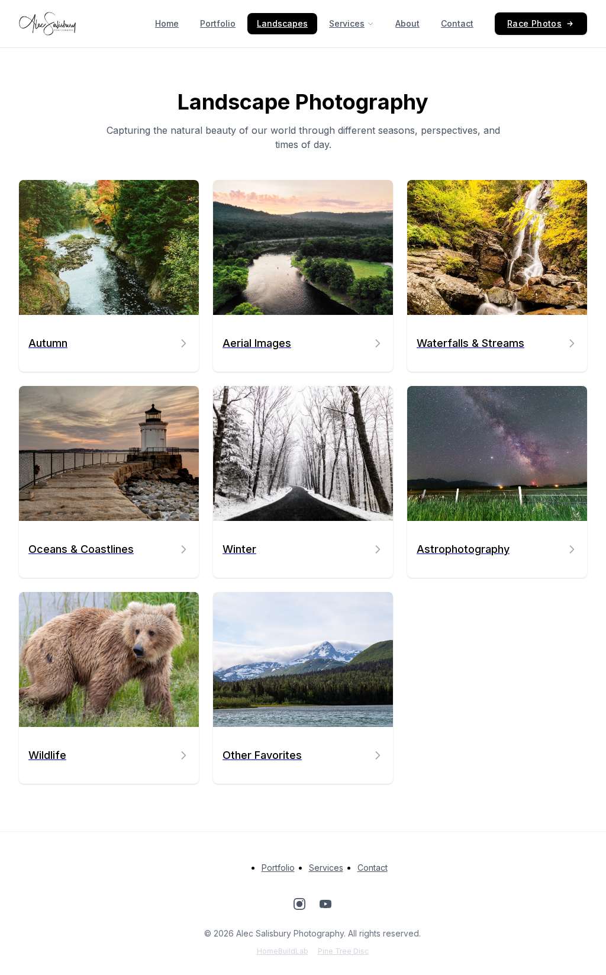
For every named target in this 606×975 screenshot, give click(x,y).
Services (347, 23)
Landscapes (282, 23)
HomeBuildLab (282, 951)
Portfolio (218, 23)
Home (167, 23)
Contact (457, 23)
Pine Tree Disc (343, 951)
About (407, 23)
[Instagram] (299, 905)
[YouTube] (325, 905)
